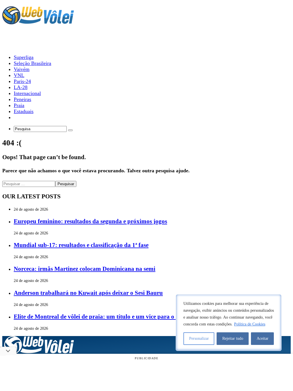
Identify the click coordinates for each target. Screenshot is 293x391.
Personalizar (199, 338)
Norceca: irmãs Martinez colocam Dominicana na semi (84, 268)
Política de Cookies (249, 324)
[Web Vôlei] (38, 21)
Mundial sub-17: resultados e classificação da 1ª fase (81, 245)
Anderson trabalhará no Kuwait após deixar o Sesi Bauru (88, 292)
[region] (229, 322)
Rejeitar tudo (232, 338)
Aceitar (262, 338)
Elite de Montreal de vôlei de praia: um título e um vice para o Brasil (102, 316)
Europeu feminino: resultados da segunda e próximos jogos (90, 221)
